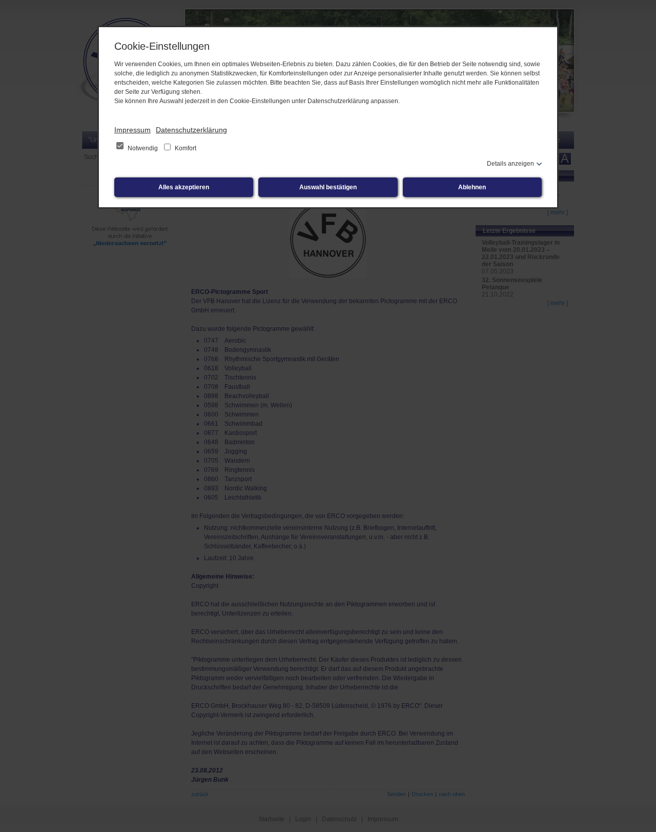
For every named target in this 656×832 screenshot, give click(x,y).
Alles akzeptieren (183, 187)
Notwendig (142, 148)
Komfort (184, 148)
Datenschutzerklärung (191, 130)
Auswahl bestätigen (328, 187)
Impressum (132, 130)
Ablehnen (472, 187)
